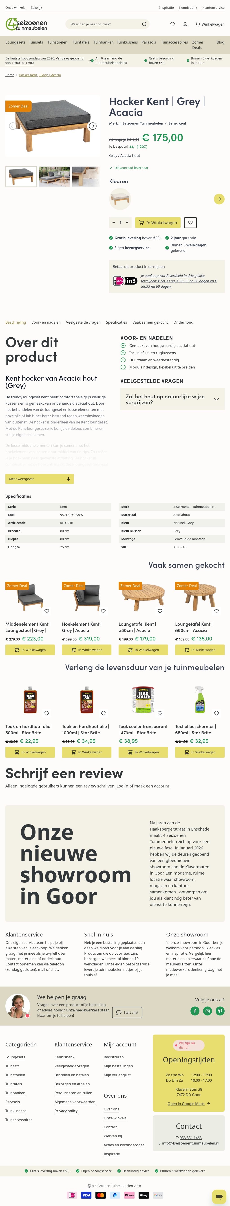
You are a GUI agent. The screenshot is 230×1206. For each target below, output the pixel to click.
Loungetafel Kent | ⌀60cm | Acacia (194, 627)
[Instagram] (207, 1010)
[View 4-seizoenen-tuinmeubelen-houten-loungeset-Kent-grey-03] (87, 176)
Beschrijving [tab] (15, 322)
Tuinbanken (104, 42)
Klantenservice (213, 7)
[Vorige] (12, 126)
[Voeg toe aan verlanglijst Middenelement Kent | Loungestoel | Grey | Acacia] (46, 611)
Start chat (131, 1012)
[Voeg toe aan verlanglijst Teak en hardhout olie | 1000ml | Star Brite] (103, 713)
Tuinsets (36, 42)
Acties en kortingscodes (124, 1144)
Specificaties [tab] (116, 322)
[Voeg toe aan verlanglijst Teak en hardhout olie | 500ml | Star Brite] (46, 713)
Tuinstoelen (57, 42)
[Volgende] (92, 126)
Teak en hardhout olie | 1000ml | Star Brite (85, 729)
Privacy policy (66, 1110)
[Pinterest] (220, 1010)
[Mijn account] (185, 24)
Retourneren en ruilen (73, 1092)
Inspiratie (166, 7)
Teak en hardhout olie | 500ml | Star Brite (29, 729)
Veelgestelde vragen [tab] (83, 322)
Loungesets (15, 42)
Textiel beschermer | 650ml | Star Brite (195, 729)
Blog (220, 42)
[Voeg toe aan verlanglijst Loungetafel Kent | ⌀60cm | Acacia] (216, 611)
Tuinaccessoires (174, 42)
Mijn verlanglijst (117, 1074)
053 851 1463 (191, 1137)
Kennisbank (188, 7)
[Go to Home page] (26, 24)
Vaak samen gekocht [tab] (150, 322)
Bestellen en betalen (72, 1074)
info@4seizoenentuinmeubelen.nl (190, 1143)
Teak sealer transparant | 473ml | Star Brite (143, 729)
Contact (110, 1127)
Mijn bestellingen (118, 1065)
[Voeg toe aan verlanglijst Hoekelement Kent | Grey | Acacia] (103, 611)
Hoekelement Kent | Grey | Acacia (82, 627)
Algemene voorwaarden (75, 1101)
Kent (182, 123)
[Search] (144, 24)
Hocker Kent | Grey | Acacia (40, 75)
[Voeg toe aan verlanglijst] (190, 222)
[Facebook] (194, 1010)
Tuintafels (81, 42)
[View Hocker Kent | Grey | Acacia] (21, 176)
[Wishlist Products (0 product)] (172, 24)
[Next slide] (219, 199)
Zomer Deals (197, 45)
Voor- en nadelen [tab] (46, 322)
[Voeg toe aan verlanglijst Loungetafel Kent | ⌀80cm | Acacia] (159, 611)
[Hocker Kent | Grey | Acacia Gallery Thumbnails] (52, 176)
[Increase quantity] (127, 222)
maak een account (151, 786)
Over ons (111, 1109)
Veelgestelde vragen (72, 1065)
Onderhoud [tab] (183, 322)
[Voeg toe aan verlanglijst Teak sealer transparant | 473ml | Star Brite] (159, 713)
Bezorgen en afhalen (72, 1083)
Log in (122, 786)
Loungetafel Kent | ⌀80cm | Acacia (137, 627)
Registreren (114, 1057)
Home (9, 75)
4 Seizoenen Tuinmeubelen (141, 123)
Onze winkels (15, 7)
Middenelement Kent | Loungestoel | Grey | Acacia (28, 627)
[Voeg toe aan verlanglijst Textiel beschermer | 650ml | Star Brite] (216, 713)
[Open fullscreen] (52, 126)
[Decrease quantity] (113, 222)
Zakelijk (36, 7)
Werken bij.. (114, 1136)
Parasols (149, 42)
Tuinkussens (127, 42)
